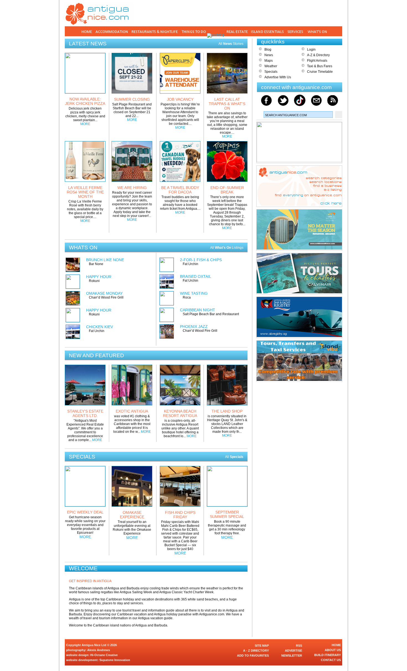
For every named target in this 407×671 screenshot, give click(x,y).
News (268, 55)
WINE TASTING (194, 293)
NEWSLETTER (291, 655)
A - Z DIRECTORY (256, 650)
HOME (336, 645)
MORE (85, 124)
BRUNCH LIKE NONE (105, 260)
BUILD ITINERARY (327, 655)
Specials (270, 72)
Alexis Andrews (98, 650)
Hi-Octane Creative (104, 655)
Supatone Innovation (114, 660)
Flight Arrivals (317, 61)
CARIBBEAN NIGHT (197, 310)
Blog (267, 49)
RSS (299, 645)
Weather (270, 66)
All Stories (230, 44)
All (234, 457)
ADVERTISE (293, 650)
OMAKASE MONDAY (104, 293)
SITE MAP (262, 645)
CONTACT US (331, 660)
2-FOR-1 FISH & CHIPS (201, 260)
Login (311, 49)
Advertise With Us (277, 77)
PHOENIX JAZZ (194, 326)
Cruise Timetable (320, 72)
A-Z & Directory (318, 55)
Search (338, 114)
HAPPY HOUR (98, 276)
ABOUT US (333, 650)
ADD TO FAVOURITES (253, 655)
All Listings (226, 248)
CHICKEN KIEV (99, 327)
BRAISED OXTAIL (195, 276)
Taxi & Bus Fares (319, 66)
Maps (268, 61)
